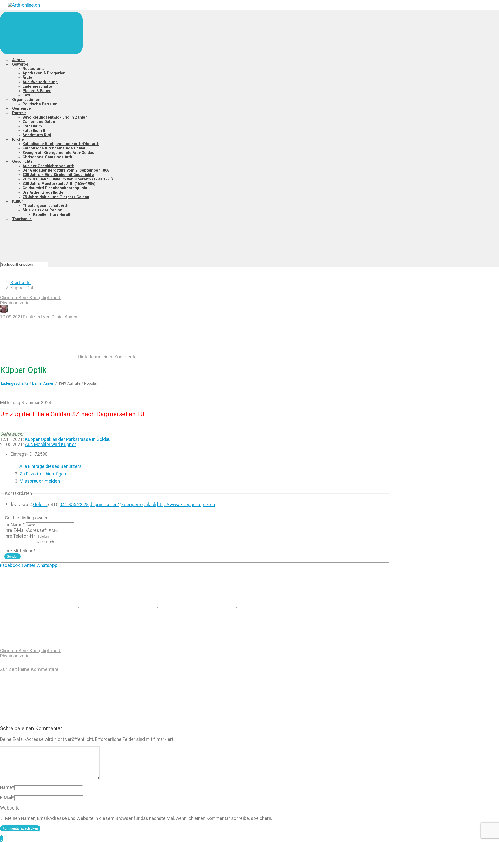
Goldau (40, 504)
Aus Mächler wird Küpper (50, 444)
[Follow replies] (39, 717)
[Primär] (41, 33)
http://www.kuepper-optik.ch (186, 504)
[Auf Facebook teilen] (118, 605)
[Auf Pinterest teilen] (197, 605)
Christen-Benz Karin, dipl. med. (30, 297)
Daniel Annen (64, 316)
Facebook (10, 565)
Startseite (20, 282)
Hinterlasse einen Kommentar (108, 357)
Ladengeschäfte (15, 383)
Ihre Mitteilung (20, 550)
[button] (1, 838)
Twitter (28, 565)
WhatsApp (46, 565)
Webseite (10, 808)
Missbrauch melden (39, 481)
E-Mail (7, 797)
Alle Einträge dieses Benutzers (50, 466)
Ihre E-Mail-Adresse (25, 530)
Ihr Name (14, 524)
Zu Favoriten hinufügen (42, 474)
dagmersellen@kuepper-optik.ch (123, 504)
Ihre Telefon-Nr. (20, 536)
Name (7, 787)
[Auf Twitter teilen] (39, 605)
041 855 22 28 (74, 504)
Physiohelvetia (14, 302)
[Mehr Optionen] (39, 645)
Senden (12, 556)
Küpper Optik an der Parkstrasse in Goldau (68, 439)
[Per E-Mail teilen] (276, 605)
